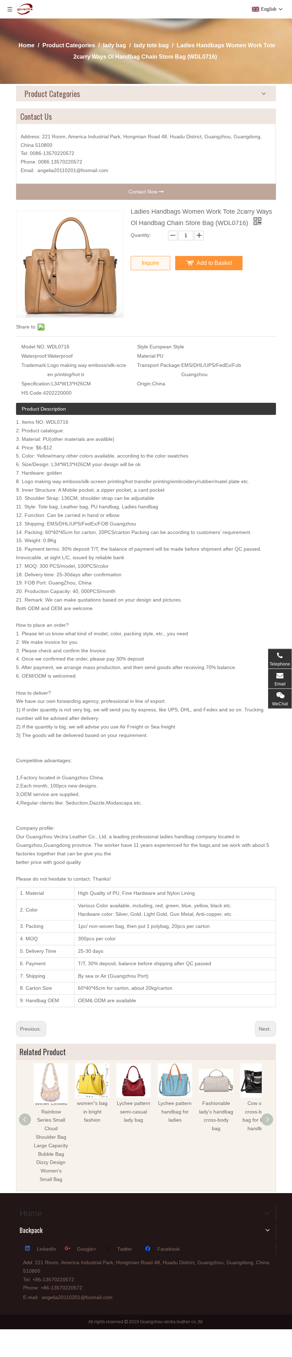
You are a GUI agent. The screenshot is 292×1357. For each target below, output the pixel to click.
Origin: (144, 383)
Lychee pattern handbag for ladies (175, 1111)
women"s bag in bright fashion (92, 1111)
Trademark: (34, 365)
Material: (147, 356)
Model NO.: (34, 346)
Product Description (44, 409)
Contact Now (144, 191)
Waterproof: (34, 356)
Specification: (36, 383)
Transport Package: (159, 365)
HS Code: (32, 393)
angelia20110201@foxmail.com (72, 170)
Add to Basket (214, 263)
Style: (143, 346)
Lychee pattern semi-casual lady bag (133, 1111)
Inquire (150, 263)
